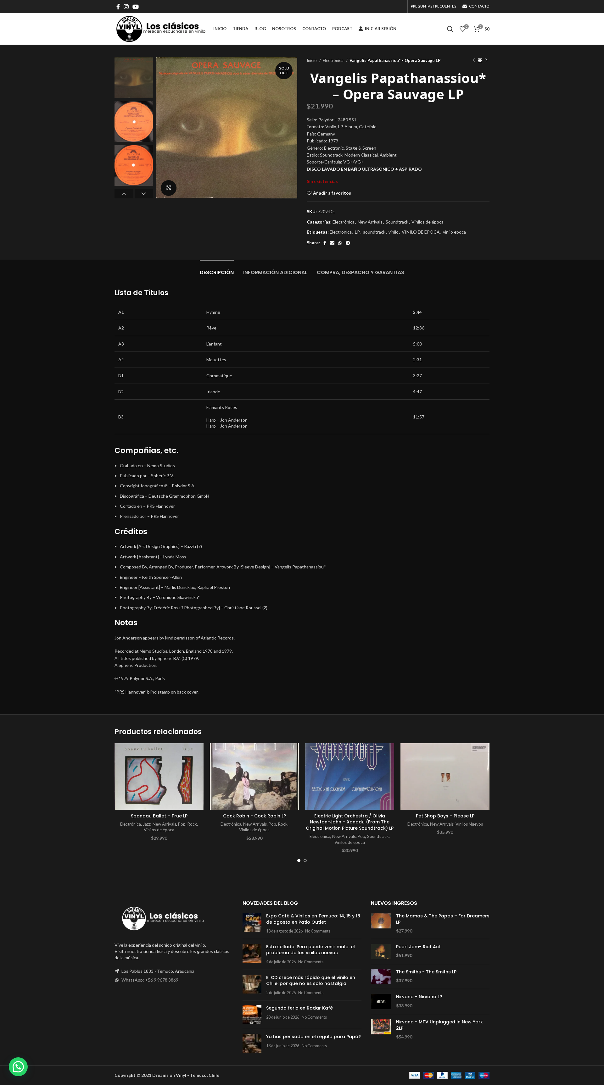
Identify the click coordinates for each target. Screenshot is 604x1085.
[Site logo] (161, 28)
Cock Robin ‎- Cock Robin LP (254, 816)
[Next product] (486, 61)
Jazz (147, 824)
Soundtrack (397, 221)
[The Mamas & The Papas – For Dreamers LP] (381, 923)
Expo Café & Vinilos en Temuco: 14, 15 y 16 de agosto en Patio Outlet (313, 919)
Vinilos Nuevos (469, 824)
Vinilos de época (427, 221)
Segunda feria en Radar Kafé (299, 1008)
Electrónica (333, 60)
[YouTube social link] (136, 6)
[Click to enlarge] (168, 188)
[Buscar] (450, 29)
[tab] (217, 269)
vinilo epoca (454, 232)
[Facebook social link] (118, 6)
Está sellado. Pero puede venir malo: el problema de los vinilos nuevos (310, 950)
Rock (192, 824)
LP (357, 232)
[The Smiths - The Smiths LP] (381, 976)
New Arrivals (370, 221)
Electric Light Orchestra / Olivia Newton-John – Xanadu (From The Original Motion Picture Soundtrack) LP (350, 822)
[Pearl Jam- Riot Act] (381, 951)
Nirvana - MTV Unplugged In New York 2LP (439, 1025)
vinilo (394, 232)
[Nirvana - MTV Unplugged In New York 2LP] (381, 1029)
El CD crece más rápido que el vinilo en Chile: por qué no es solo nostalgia (310, 980)
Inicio (312, 60)
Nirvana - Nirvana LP (419, 997)
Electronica (341, 232)
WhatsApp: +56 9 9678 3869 (149, 980)
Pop (182, 824)
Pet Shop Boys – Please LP (445, 816)
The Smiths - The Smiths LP (426, 972)
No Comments (317, 931)
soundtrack (374, 232)
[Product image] (159, 776)
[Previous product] (474, 61)
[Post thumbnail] (252, 923)
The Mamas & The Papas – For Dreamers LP (442, 919)
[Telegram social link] (348, 243)
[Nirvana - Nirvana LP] (381, 1001)
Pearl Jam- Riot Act (418, 947)
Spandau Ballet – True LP (159, 816)
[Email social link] (332, 243)
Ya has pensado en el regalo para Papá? (313, 1036)
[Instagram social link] (126, 6)
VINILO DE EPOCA (421, 232)
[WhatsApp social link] (340, 243)
